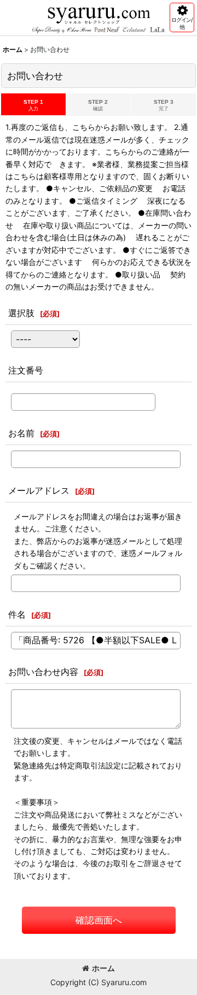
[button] (182, 17)
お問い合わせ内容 (43, 671)
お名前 (21, 433)
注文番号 (25, 370)
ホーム (103, 968)
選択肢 (21, 312)
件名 (17, 614)
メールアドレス (38, 490)
